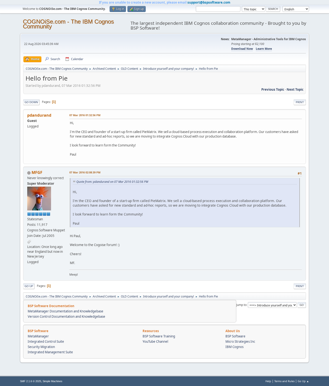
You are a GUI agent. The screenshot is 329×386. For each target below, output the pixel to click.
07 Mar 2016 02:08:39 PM (84, 172)
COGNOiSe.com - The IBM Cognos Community (68, 24)
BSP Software (235, 336)
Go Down (31, 102)
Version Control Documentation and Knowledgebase (66, 316)
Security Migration (41, 347)
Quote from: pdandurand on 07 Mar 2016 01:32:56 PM (112, 182)
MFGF (37, 172)
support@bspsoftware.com (208, 2)
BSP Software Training (159, 336)
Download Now (242, 49)
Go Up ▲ (303, 381)
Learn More (264, 49)
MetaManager (38, 336)
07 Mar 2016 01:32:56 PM (84, 115)
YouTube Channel (155, 341)
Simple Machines (52, 381)
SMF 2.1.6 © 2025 (30, 381)
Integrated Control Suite (46, 341)
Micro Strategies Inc (240, 341)
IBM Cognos (234, 347)
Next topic (295, 89)
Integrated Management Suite (50, 352)
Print (300, 102)
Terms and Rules (284, 381)
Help (268, 381)
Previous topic (272, 89)
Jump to (241, 305)
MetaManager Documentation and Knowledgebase (65, 311)
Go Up (29, 286)
